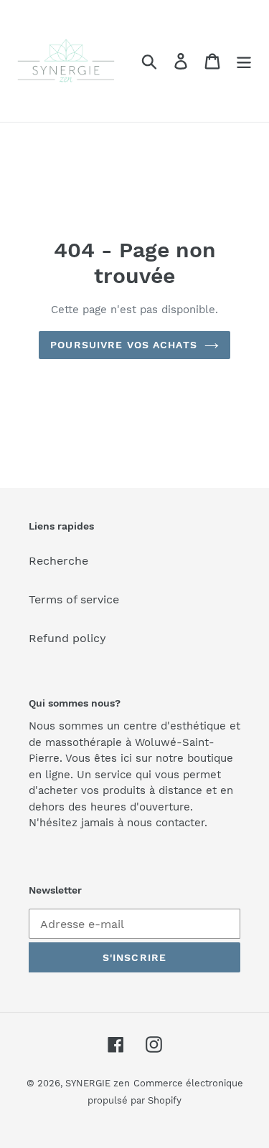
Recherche (58, 561)
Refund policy (67, 638)
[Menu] (244, 61)
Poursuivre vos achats (123, 344)
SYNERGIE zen (97, 1083)
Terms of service (74, 599)
